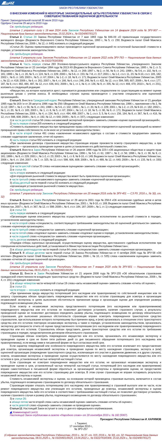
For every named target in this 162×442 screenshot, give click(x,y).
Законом (74, 30)
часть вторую (17, 172)
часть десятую (18, 239)
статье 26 (20, 398)
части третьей (20, 179)
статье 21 (20, 286)
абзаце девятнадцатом (28, 249)
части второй (24, 133)
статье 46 (20, 169)
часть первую (20, 123)
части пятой (19, 233)
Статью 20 (30, 37)
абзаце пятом (20, 402)
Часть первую (32, 64)
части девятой (20, 405)
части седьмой (20, 236)
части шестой (23, 166)
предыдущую (22, 26)
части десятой (23, 120)
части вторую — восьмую (25, 290)
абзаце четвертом (25, 283)
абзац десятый (21, 182)
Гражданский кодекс (45, 100)
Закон (37, 149)
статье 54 (20, 210)
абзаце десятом (35, 253)
